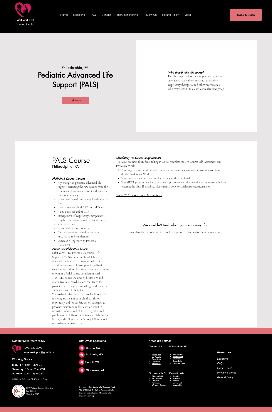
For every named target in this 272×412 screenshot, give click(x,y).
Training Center (24, 24)
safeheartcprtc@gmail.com (196, 186)
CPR (25, 20)
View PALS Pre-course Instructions (139, 195)
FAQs (220, 363)
